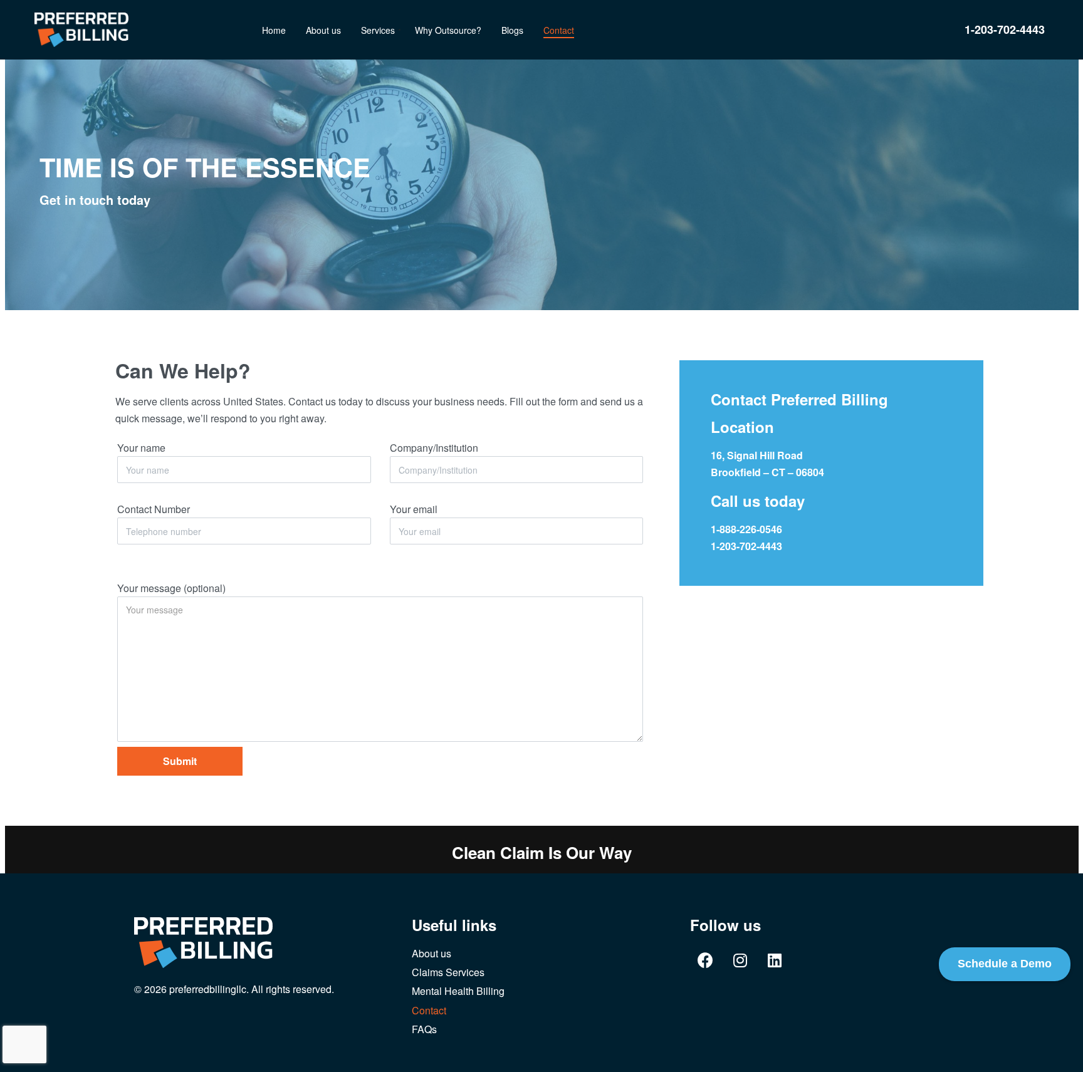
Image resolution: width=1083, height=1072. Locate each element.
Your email (413, 509)
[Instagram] (740, 960)
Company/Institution (434, 447)
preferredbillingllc (207, 989)
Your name (141, 447)
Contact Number (153, 509)
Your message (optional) (171, 588)
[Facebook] (705, 960)
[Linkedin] (774, 960)
